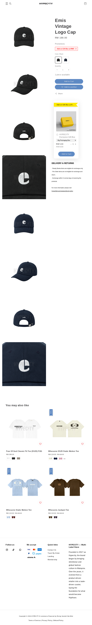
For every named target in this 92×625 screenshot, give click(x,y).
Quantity (58, 66)
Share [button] (60, 93)
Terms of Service (34, 620)
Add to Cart (69, 81)
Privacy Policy (47, 620)
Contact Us (52, 550)
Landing (51, 556)
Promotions (60, 44)
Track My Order (54, 553)
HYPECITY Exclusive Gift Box (67, 135)
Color (59, 54)
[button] (6, 3)
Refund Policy (59, 620)
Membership (52, 559)
